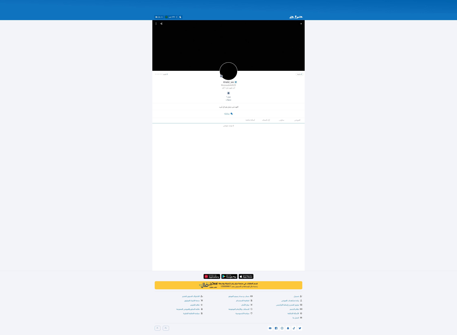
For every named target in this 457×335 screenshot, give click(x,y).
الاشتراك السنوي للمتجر (191, 296)
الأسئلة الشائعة (293, 314)
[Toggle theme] (180, 17)
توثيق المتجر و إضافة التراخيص (287, 305)
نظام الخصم (294, 309)
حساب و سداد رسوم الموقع (239, 296)
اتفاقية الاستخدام (242, 301)
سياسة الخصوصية (242, 314)
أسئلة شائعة (250, 120)
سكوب (281, 120)
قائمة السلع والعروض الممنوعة (188, 309)
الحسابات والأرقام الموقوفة (239, 309)
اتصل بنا (296, 318)
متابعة (299, 74)
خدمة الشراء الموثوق (192, 301)
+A (166, 328)
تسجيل (296, 296)
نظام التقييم (195, 305)
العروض (297, 120)
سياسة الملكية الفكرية (191, 314)
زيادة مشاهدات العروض (290, 301)
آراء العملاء (266, 120)
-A (158, 328)
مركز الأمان (245, 305)
